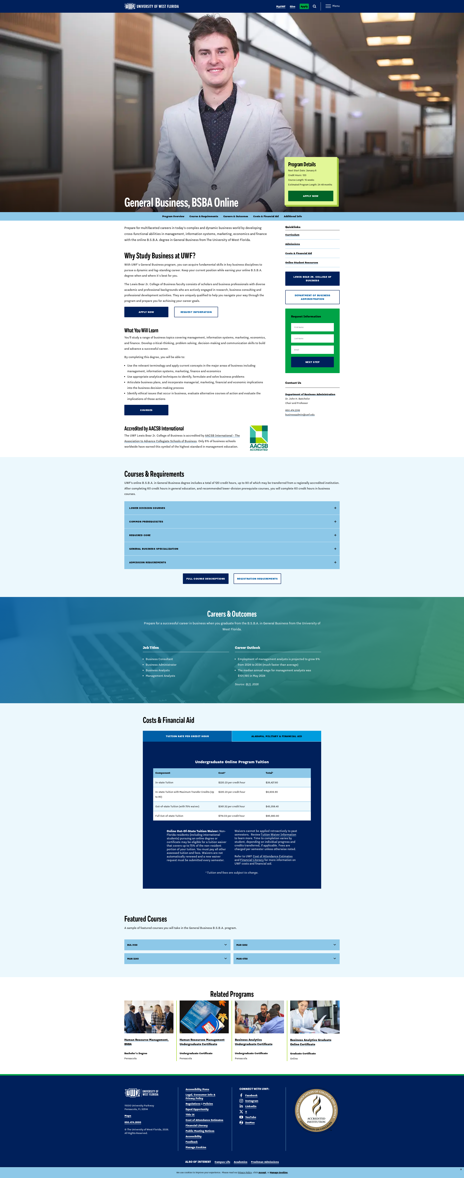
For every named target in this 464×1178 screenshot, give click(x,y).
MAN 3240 (133, 958)
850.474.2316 (292, 410)
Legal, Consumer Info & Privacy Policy (200, 1096)
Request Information (196, 312)
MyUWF (280, 6)
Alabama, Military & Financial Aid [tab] (276, 736)
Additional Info (293, 216)
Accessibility (194, 1136)
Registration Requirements (257, 578)
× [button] (461, 1169)
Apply (304, 6)
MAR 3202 (241, 944)
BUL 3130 (132, 944)
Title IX (190, 1114)
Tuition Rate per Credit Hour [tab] (187, 736)
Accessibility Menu (197, 1089)
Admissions (292, 244)
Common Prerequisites (146, 521)
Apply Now (310, 196)
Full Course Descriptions (205, 578)
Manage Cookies (196, 1147)
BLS (248, 684)
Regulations (193, 1103)
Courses (146, 410)
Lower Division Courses (147, 508)
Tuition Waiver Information (278, 834)
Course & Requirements (203, 216)
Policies (208, 1103)
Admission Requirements (147, 562)
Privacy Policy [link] (245, 1172)
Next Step (312, 362)
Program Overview (173, 216)
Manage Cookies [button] (279, 1172)
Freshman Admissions (265, 1161)
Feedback (192, 1141)
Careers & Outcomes (235, 216)
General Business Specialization (153, 548)
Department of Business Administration (312, 297)
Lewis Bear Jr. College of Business (312, 278)
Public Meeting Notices (200, 1130)
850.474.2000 (133, 1122)
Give (292, 6)
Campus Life (222, 1161)
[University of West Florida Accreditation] (316, 1110)
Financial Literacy (252, 860)
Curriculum (292, 234)
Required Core (140, 535)
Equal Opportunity (197, 1109)
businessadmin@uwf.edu (300, 414)
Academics (240, 1161)
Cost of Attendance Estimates (273, 856)
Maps (128, 1115)
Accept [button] (262, 1172)
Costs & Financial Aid (266, 216)
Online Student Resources (301, 262)
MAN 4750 (242, 958)
